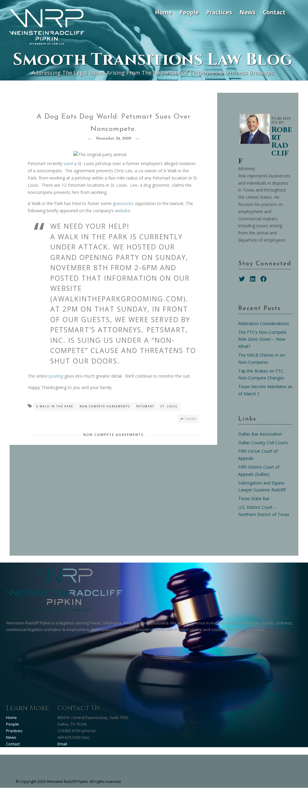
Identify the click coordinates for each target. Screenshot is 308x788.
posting (56, 376)
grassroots (123, 203)
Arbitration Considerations (263, 323)
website (122, 210)
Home (163, 12)
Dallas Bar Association (260, 434)
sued (68, 163)
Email (62, 744)
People (189, 12)
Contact (274, 12)
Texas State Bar (254, 498)
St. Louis (169, 406)
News (247, 12)
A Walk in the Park (54, 406)
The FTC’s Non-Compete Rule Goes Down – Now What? (262, 339)
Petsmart (145, 406)
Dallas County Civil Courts (263, 442)
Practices (219, 12)
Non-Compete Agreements (105, 406)
